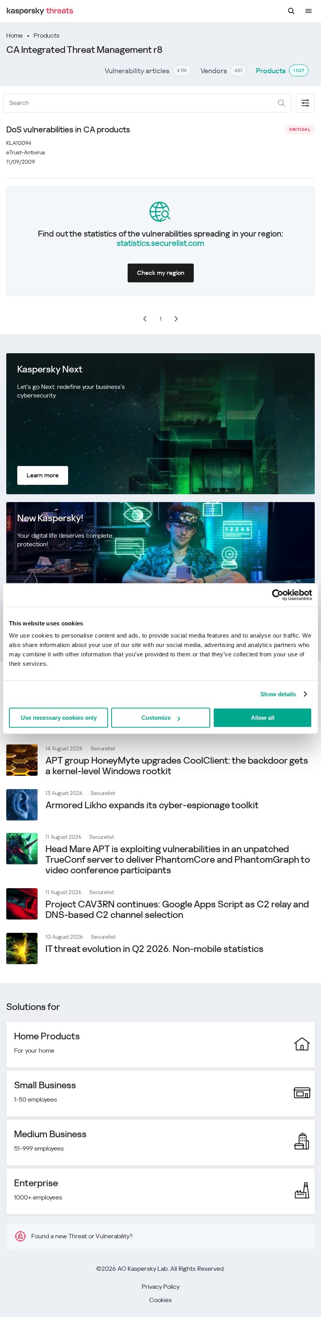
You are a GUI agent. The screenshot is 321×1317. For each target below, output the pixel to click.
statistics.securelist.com (160, 243)
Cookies (160, 1300)
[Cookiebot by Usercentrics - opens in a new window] (277, 595)
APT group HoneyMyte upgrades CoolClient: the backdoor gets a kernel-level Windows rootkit (176, 766)
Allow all (262, 717)
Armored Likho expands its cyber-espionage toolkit (152, 805)
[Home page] (40, 11)
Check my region (160, 272)
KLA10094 (18, 143)
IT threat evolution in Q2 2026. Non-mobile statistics (154, 948)
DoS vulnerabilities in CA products (68, 129)
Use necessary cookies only (59, 717)
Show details (278, 694)
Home (14, 35)
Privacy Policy (161, 1286)
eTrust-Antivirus (25, 152)
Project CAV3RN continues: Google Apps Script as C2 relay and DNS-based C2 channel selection (177, 909)
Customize (156, 717)
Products (47, 35)
